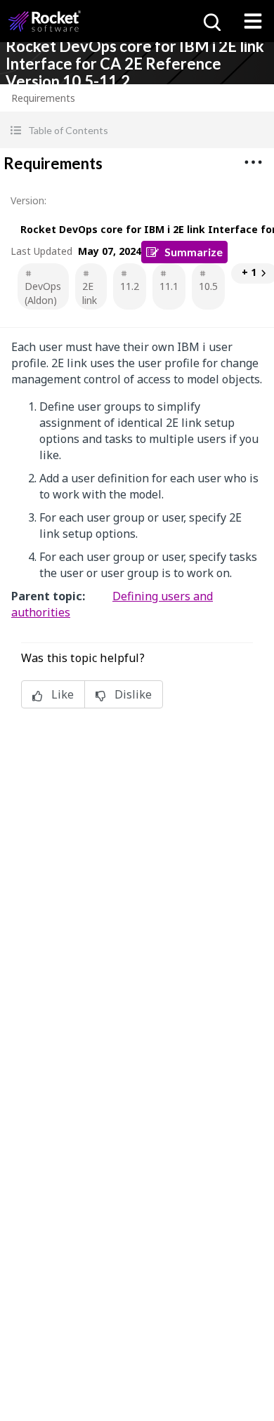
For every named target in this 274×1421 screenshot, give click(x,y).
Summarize (193, 251)
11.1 (168, 286)
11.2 (129, 286)
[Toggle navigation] (253, 21)
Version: (28, 200)
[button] (137, 130)
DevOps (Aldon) (43, 293)
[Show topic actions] (253, 162)
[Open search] (211, 21)
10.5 (208, 286)
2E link (89, 293)
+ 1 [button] (249, 272)
